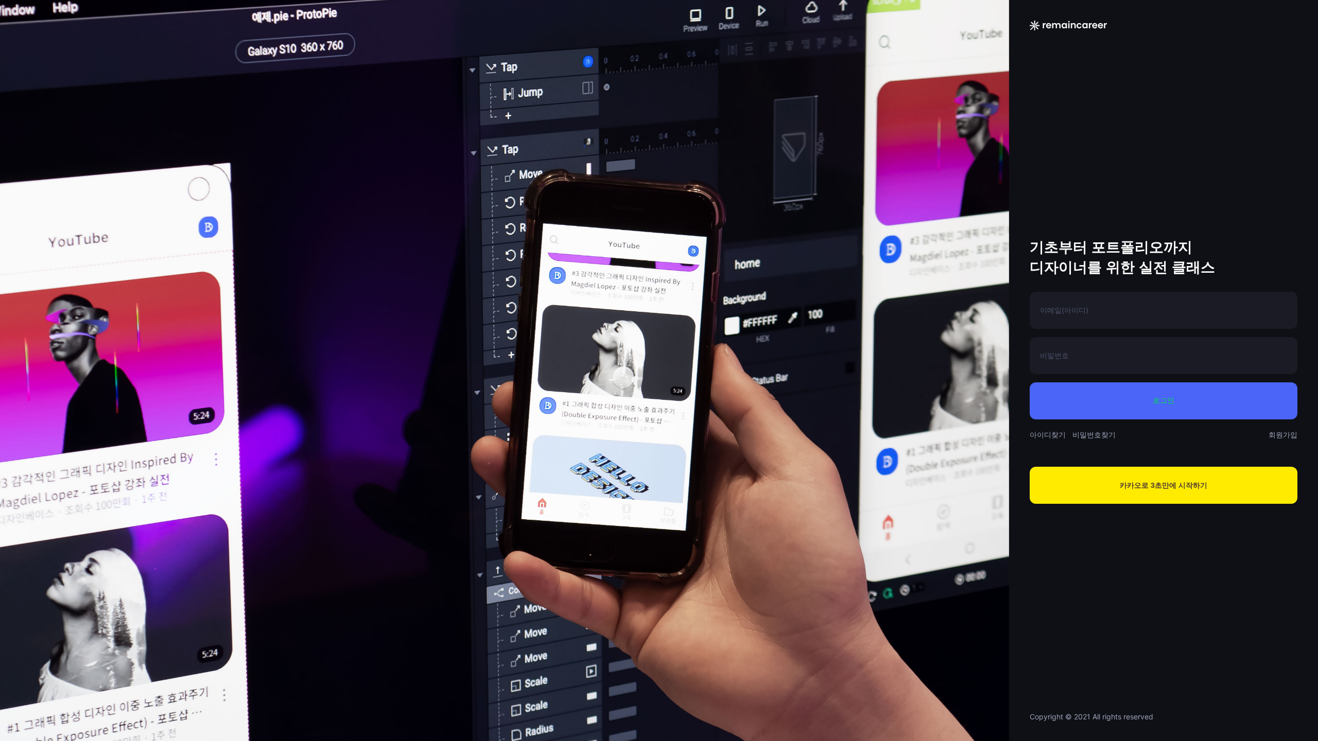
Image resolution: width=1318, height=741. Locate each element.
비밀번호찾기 (1094, 434)
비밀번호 (1054, 355)
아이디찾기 (1048, 434)
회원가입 (1283, 434)
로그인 (1163, 400)
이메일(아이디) (1064, 310)
